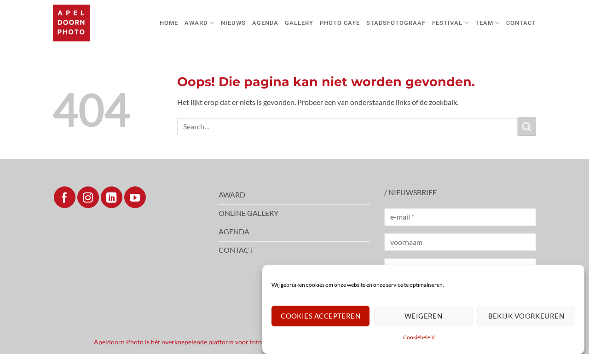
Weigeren (423, 316)
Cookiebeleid (419, 337)
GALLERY (299, 22)
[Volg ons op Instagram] (88, 197)
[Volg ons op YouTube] (135, 197)
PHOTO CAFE (340, 22)
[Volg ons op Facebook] (64, 197)
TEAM (484, 22)
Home (169, 22)
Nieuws (233, 22)
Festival (447, 22)
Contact (521, 22)
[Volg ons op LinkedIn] (111, 197)
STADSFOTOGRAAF (396, 22)
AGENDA (265, 22)
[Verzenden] (527, 126)
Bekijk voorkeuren (526, 316)
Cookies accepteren (320, 316)
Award (196, 22)
